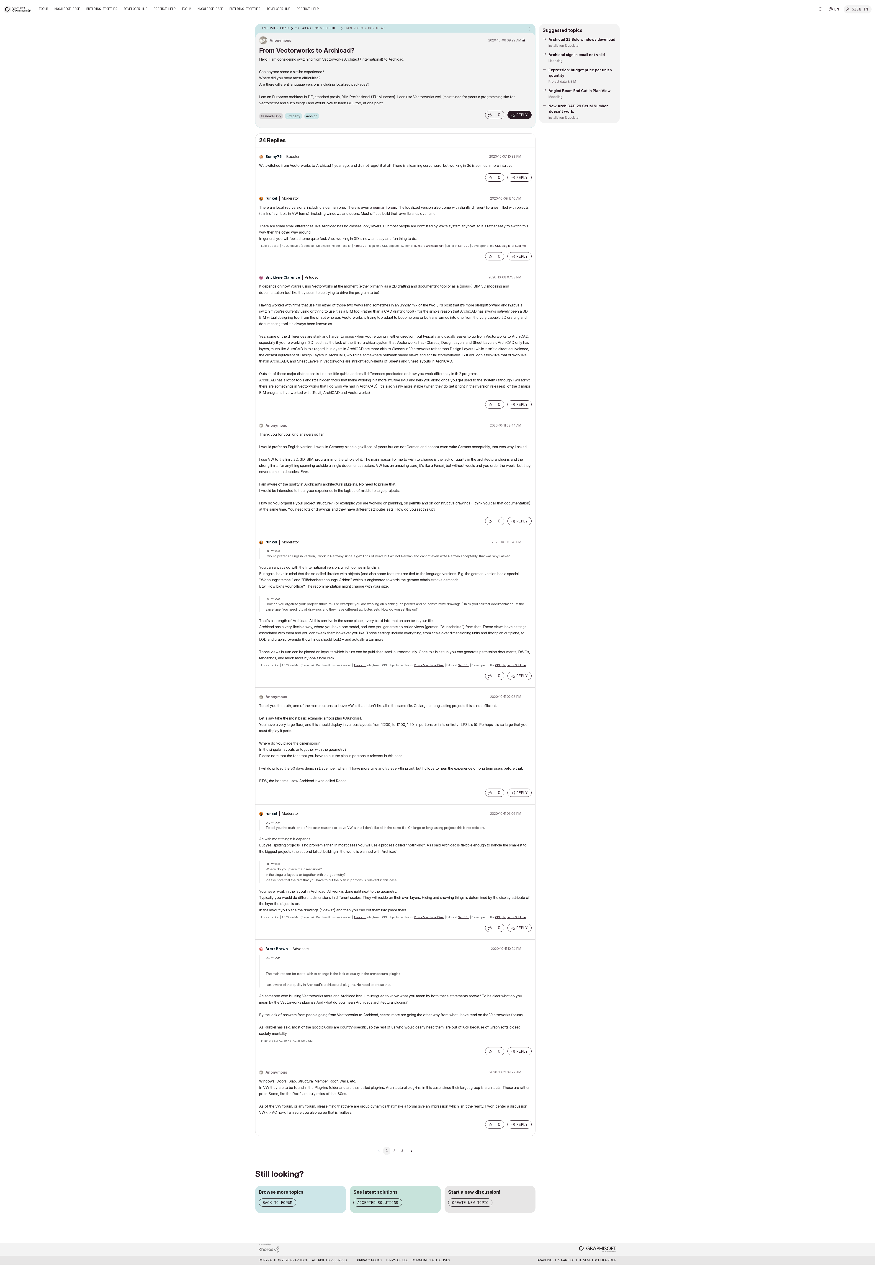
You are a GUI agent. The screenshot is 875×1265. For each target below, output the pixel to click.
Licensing (555, 61)
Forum (43, 9)
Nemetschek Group (599, 1260)
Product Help (165, 9)
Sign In (860, 9)
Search (820, 9)
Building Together (101, 9)
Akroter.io (360, 245)
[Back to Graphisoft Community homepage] (18, 9)
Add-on (311, 116)
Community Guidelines (431, 1260)
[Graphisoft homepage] (597, 1249)
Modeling (555, 97)
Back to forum (277, 1202)
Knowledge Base (67, 9)
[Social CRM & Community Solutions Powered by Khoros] (269, 1248)
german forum (384, 207)
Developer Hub (135, 9)
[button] (489, 115)
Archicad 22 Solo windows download (581, 39)
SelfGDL (463, 245)
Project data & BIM (562, 81)
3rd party (293, 116)
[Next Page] (411, 1151)
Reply (522, 115)
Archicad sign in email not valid (576, 54)
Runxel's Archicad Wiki (429, 245)
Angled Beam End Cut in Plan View (579, 90)
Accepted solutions (377, 1202)
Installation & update (563, 45)
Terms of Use (397, 1260)
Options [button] (529, 28)
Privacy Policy (369, 1260)
